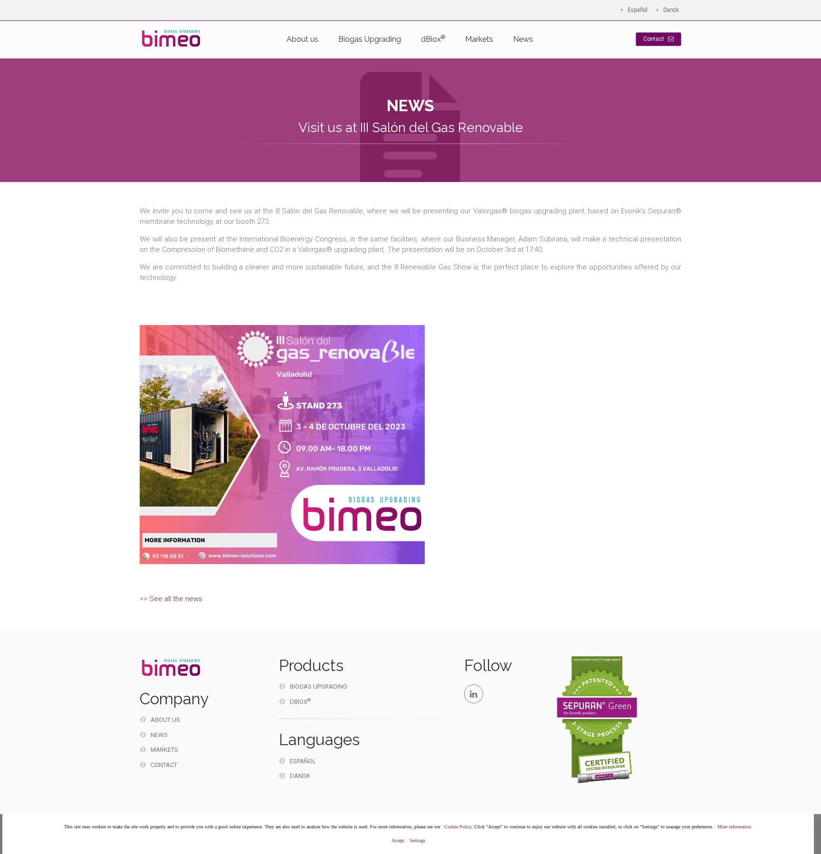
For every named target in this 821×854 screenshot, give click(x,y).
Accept (397, 840)
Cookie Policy (457, 826)
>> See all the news (171, 599)
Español (638, 10)
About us (302, 39)
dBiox (433, 39)
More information (734, 826)
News (523, 39)
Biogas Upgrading (369, 39)
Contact (654, 39)
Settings (417, 840)
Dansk (671, 10)
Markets (479, 39)
